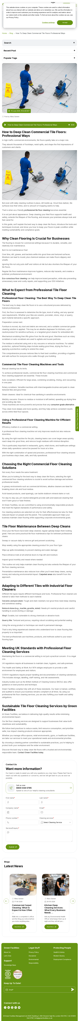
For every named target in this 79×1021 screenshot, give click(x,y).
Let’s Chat (7, 956)
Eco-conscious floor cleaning (14, 278)
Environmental (34, 959)
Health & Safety (58, 952)
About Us (7, 952)
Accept (65, 22)
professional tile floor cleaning (37, 210)
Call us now (20, 785)
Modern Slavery (59, 956)
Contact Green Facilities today (30, 752)
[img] (69, 125)
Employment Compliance (62, 959)
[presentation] (6, 901)
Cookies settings (48, 22)
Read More (18, 927)
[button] (5, 125)
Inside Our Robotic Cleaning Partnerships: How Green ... (53, 909)
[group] (39, 125)
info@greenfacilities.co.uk (43, 1018)
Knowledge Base (10, 965)
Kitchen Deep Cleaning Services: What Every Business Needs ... (22, 909)
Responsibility (33, 963)
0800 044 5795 (24, 788)
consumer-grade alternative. (63, 405)
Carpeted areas (45, 574)
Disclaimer (32, 956)
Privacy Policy (34, 952)
